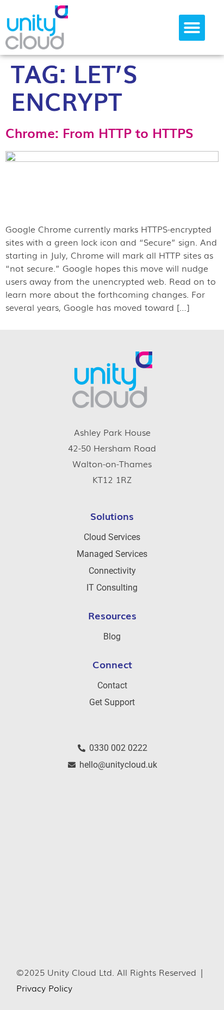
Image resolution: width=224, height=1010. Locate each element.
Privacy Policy (44, 987)
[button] (192, 28)
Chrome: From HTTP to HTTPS (99, 132)
